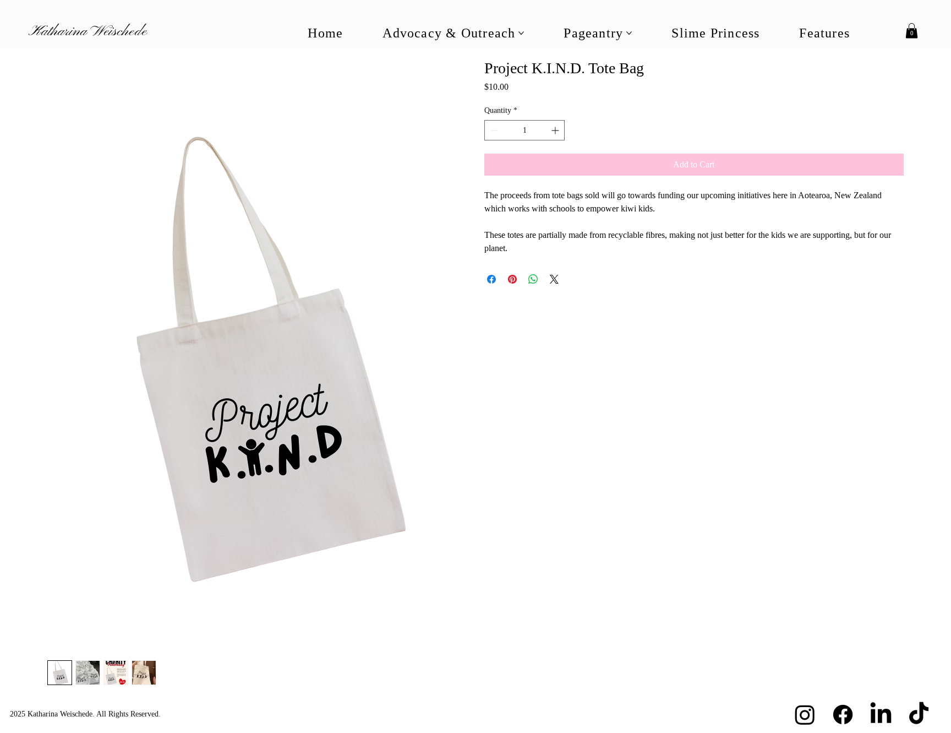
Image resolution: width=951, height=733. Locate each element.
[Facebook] (843, 714)
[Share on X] (554, 279)
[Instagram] (805, 714)
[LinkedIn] (881, 714)
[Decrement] (493, 130)
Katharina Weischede (88, 31)
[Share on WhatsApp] (533, 279)
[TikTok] (919, 714)
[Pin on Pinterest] (512, 279)
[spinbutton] (524, 130)
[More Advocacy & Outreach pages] (521, 33)
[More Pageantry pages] (629, 33)
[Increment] (556, 130)
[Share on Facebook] (491, 279)
